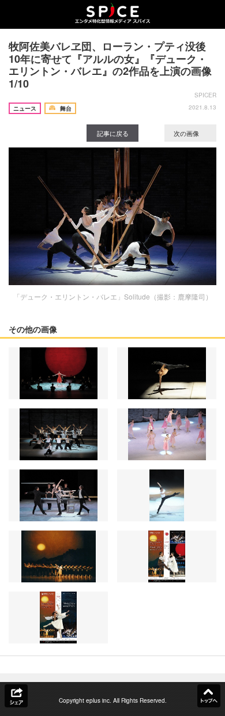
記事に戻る (113, 133)
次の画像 (187, 133)
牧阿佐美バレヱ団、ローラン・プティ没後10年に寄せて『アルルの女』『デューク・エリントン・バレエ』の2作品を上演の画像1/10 (110, 65)
